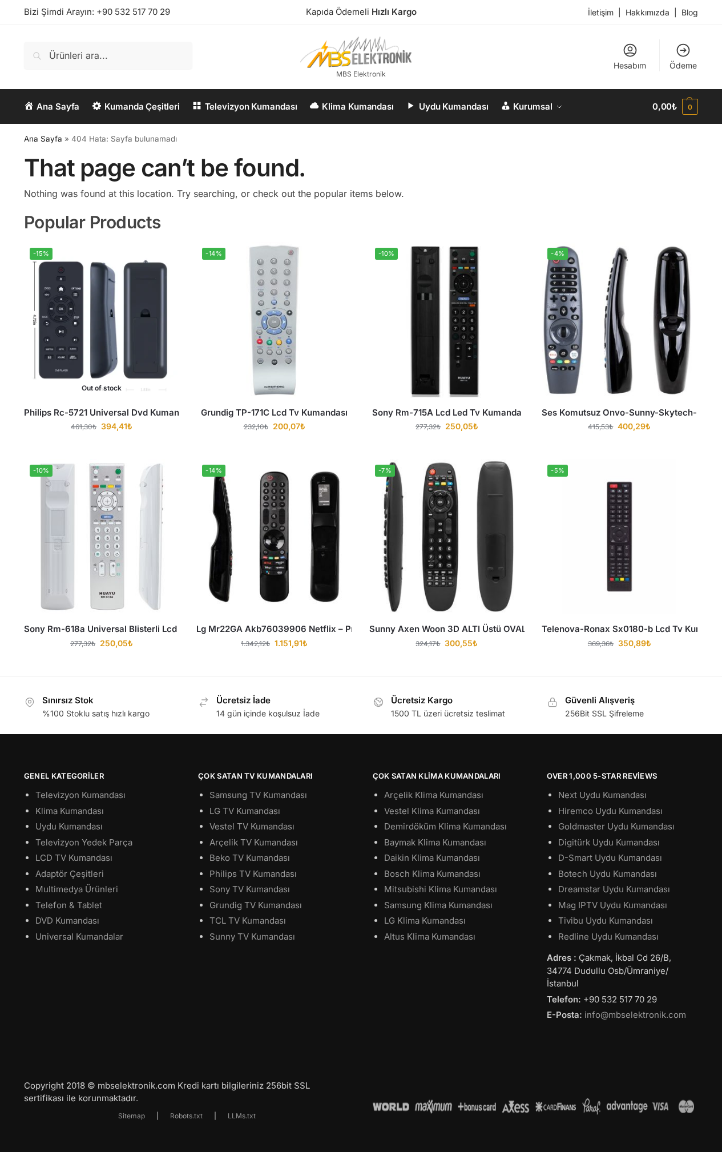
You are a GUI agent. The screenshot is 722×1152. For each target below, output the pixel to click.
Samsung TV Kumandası (258, 795)
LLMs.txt (242, 1115)
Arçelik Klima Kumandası (433, 795)
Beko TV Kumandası (249, 857)
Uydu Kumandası (69, 826)
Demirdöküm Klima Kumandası (445, 826)
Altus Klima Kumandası (429, 936)
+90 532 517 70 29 (133, 11)
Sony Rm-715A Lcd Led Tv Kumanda (447, 412)
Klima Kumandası (69, 810)
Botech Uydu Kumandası (607, 873)
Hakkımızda (647, 12)
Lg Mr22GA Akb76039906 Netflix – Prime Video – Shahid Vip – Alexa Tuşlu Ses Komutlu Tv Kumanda (274, 628)
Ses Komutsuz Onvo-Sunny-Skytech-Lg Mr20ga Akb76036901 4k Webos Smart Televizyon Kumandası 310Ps (619, 412)
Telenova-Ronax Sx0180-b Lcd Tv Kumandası (619, 628)
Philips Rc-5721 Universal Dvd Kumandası (101, 412)
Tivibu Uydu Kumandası (605, 920)
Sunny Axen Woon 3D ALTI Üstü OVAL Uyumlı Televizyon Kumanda (447, 628)
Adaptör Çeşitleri (69, 873)
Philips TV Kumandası (253, 873)
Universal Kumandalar (79, 936)
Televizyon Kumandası (80, 795)
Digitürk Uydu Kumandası (609, 842)
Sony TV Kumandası (249, 889)
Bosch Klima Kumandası (432, 873)
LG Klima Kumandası (425, 920)
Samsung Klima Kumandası (438, 905)
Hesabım (630, 65)
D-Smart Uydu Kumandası (610, 857)
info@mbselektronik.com (635, 1014)
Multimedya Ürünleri (76, 889)
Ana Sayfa (43, 138)
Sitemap (131, 1115)
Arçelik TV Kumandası (253, 842)
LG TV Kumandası (244, 810)
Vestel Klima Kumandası (432, 810)
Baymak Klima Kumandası (435, 842)
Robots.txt (186, 1115)
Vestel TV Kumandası (252, 826)
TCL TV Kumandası (247, 920)
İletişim (601, 12)
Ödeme (683, 65)
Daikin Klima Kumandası (432, 857)
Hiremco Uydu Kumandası (610, 810)
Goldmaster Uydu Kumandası (616, 826)
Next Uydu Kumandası (602, 795)
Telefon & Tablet (68, 905)
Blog (689, 12)
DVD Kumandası (67, 920)
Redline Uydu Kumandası (608, 936)
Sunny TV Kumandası (252, 936)
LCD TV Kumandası (73, 857)
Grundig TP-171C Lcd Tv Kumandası (274, 412)
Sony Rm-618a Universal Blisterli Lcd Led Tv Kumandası (101, 628)
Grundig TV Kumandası (255, 905)
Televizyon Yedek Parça (83, 842)
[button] (675, 107)
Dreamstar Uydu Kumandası (614, 889)
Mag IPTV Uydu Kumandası (612, 905)
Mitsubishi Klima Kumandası (440, 889)
